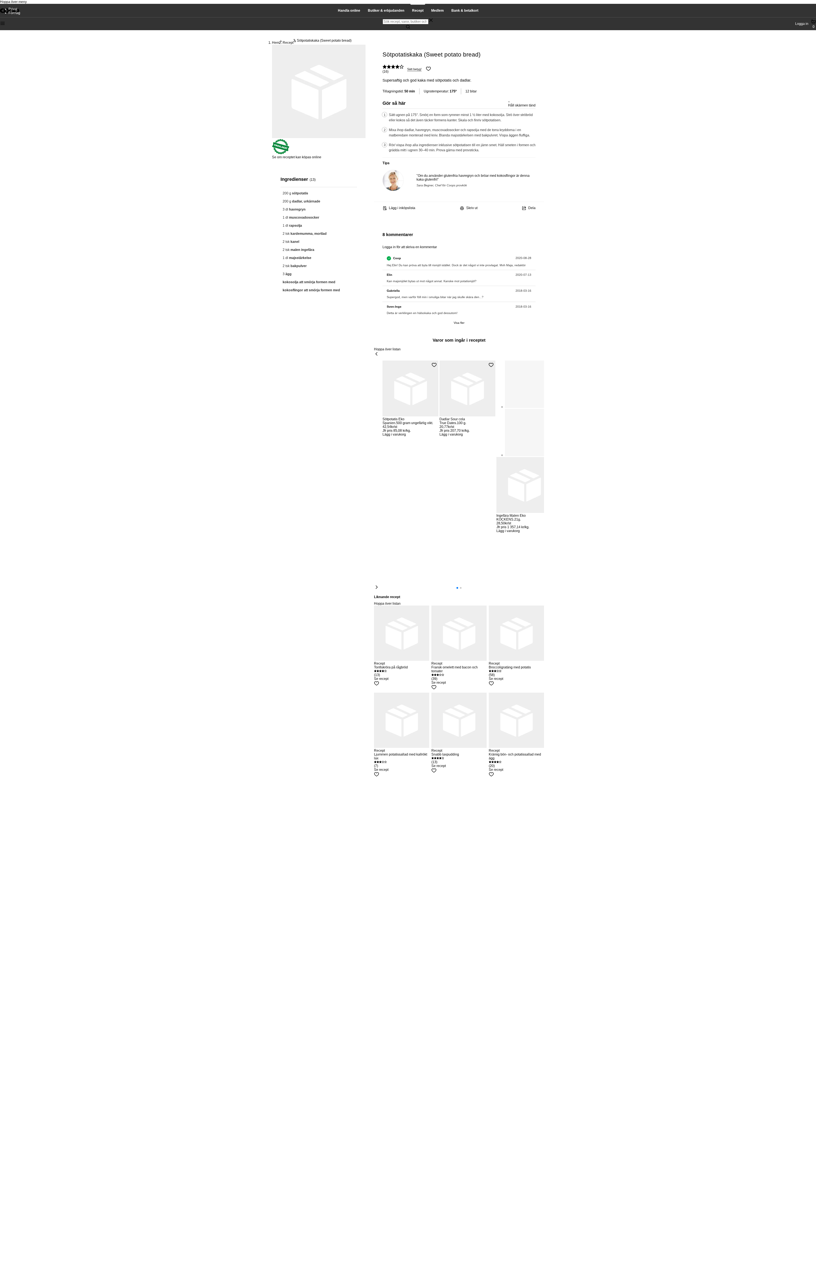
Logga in (801, 23)
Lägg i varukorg (394, 434)
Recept (288, 42)
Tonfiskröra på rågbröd (391, 667)
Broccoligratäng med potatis (510, 667)
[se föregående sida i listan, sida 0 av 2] (376, 354)
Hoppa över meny (13, 2)
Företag (14, 13)
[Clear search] (431, 21)
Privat (12, 9)
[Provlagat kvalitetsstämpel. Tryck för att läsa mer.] (280, 153)
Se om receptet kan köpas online (296, 157)
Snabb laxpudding (445, 754)
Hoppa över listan (387, 349)
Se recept (381, 679)
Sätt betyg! (414, 69)
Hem (275, 42)
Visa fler (459, 322)
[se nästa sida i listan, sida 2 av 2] (376, 587)
